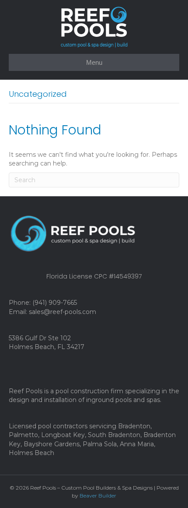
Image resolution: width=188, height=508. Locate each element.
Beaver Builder (98, 495)
